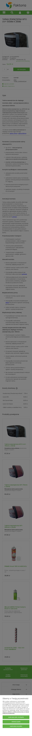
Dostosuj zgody (16, 721)
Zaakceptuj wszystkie (16, 726)
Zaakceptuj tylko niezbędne (16, 717)
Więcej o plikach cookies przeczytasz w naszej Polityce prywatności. (16, 712)
